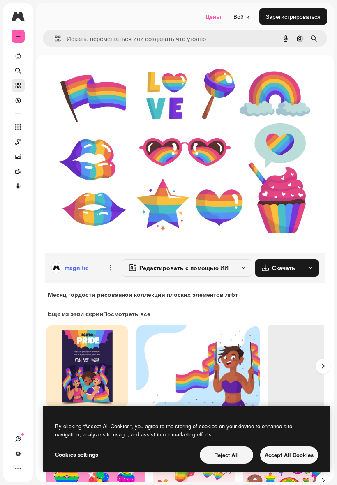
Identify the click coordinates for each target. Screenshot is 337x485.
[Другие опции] (110, 268)
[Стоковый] (18, 85)
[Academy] (18, 453)
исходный (99, 73)
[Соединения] (18, 439)
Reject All (226, 455)
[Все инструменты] (18, 127)
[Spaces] (18, 141)
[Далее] (323, 366)
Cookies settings (76, 454)
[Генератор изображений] (18, 156)
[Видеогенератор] (18, 171)
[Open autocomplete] (54, 38)
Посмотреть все (126, 313)
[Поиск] (18, 70)
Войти (241, 16)
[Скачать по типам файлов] (310, 268)
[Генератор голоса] (18, 186)
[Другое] (18, 468)
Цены (213, 16)
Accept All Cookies (289, 455)
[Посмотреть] (18, 100)
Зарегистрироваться (293, 16)
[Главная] (18, 55)
